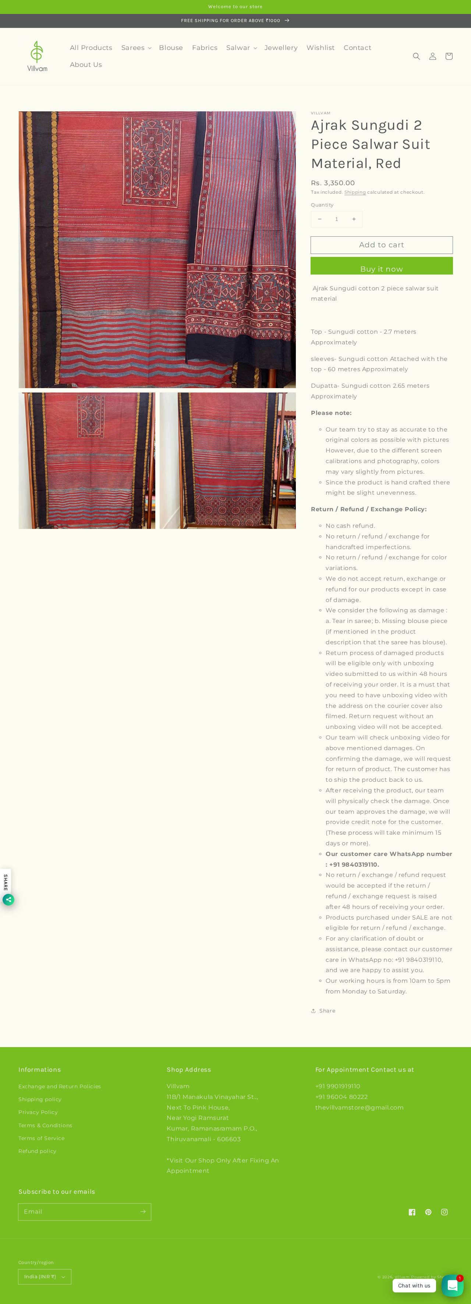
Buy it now (381, 269)
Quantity (322, 205)
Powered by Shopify (432, 1277)
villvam (402, 1277)
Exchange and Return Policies (59, 1086)
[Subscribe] (143, 1212)
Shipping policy (40, 1099)
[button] (416, 56)
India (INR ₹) (40, 1276)
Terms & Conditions (45, 1125)
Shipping (355, 192)
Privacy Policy (38, 1112)
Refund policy (37, 1151)
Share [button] (327, 1010)
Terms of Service (41, 1138)
